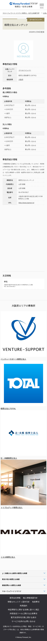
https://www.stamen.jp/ (26, 203)
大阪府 (21, 79)
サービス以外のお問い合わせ (23, 621)
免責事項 (35, 602)
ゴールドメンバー (25, 70)
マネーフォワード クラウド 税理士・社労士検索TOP (21, 13)
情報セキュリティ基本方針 (19, 602)
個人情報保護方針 (30, 598)
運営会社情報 (15, 598)
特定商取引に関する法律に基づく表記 (23, 610)
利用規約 (23, 606)
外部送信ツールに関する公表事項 (23, 613)
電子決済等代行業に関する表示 (23, 617)
